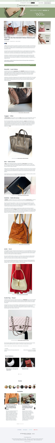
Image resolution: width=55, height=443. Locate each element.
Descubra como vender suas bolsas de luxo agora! (22, 65)
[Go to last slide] (6, 366)
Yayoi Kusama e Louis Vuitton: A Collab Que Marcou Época (11, 406)
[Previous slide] (5, 408)
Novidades (8, 36)
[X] (6, 43)
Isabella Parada (7, 41)
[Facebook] (49, 1)
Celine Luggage (7, 117)
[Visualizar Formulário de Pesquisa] (47, 1)
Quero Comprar (47, 2)
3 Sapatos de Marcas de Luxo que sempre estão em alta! (11, 349)
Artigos (5, 36)
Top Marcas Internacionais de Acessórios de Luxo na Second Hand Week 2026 (28, 407)
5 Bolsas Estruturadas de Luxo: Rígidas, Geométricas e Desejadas (29, 349)
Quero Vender (41, 2)
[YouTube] (53, 1)
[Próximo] (33, 366)
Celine (20, 117)
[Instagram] (50, 1)
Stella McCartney (29, 199)
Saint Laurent (25, 163)
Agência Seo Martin (27, 441)
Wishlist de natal (25, 368)
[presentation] (12, 362)
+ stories (34, 384)
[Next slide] (34, 408)
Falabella (6, 199)
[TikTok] (52, 1)
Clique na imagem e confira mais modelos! (24, 112)
